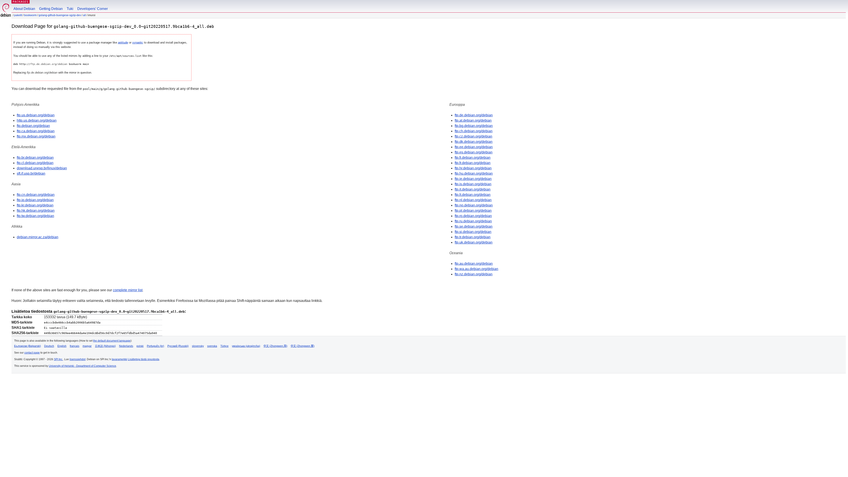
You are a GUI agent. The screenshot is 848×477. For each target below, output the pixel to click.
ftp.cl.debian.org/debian (35, 163)
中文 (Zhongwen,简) (275, 346)
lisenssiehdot (77, 359)
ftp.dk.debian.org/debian (473, 142)
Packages (20, 1)
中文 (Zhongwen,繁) (302, 346)
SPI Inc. (58, 359)
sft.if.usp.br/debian (31, 173)
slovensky (198, 346)
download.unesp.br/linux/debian (42, 168)
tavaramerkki (119, 359)
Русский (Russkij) (178, 346)
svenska (212, 346)
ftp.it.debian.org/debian (472, 189)
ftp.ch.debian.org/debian (473, 131)
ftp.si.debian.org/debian (473, 232)
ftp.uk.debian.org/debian (473, 242)
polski (140, 346)
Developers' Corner (92, 9)
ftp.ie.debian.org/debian (473, 179)
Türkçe (224, 346)
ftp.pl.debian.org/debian (473, 210)
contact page (32, 352)
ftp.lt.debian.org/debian (472, 195)
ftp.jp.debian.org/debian (35, 200)
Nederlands (126, 346)
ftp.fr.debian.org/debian (472, 163)
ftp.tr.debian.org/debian (472, 237)
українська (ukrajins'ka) (246, 346)
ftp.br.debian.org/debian (35, 157)
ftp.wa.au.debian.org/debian (476, 269)
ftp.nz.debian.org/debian (473, 274)
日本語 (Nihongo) (105, 346)
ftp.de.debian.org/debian (474, 115)
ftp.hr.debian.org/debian (473, 168)
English (61, 346)
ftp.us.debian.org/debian (36, 115)
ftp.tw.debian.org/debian (35, 216)
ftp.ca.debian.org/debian (36, 131)
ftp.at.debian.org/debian (473, 120)
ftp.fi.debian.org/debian (472, 157)
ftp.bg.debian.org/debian (474, 126)
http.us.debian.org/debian (37, 120)
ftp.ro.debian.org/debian (473, 216)
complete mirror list (127, 290)
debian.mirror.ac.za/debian (37, 237)
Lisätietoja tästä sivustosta (143, 359)
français (74, 346)
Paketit (18, 15)
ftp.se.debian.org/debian (473, 226)
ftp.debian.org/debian (33, 126)
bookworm (30, 15)
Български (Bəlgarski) (27, 346)
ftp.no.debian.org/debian (474, 205)
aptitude (123, 42)
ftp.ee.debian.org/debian (474, 147)
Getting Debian (51, 9)
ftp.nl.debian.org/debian (473, 200)
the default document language (112, 340)
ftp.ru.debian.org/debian (473, 221)
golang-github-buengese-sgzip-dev (60, 15)
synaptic (137, 42)
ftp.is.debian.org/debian (473, 184)
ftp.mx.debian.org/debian (36, 136)
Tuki (70, 9)
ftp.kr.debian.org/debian (35, 205)
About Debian (24, 9)
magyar (87, 346)
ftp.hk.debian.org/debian (36, 210)
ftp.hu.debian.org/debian (474, 173)
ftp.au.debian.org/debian (474, 263)
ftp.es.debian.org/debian (473, 152)
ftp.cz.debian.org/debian (473, 136)
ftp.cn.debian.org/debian (36, 195)
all (84, 15)
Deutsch (49, 346)
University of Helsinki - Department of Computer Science (82, 365)
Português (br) (155, 346)
